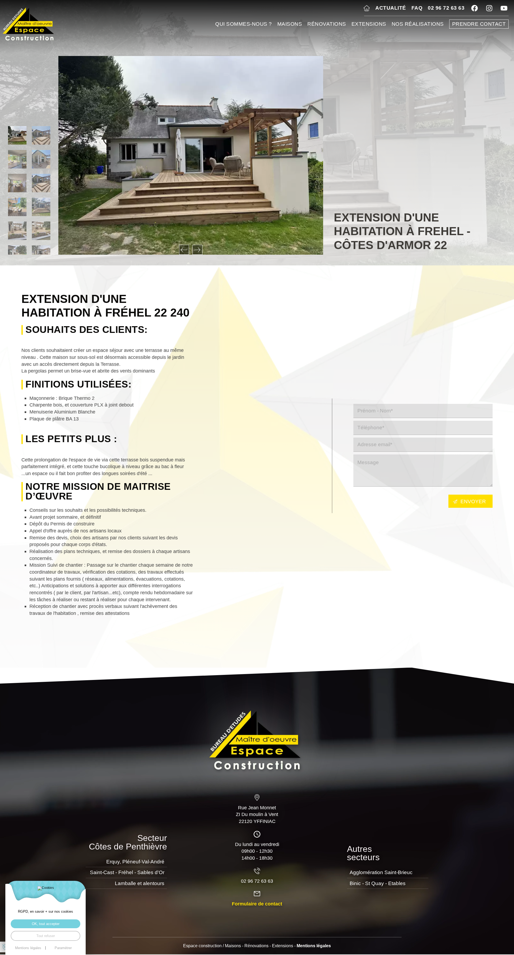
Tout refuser (45, 936)
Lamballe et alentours (139, 883)
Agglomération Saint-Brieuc (381, 872)
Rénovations (326, 24)
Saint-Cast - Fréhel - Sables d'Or (127, 872)
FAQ (417, 8)
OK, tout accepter (45, 924)
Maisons (289, 24)
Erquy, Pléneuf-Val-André (135, 861)
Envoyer (473, 501)
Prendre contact (479, 24)
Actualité (390, 8)
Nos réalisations (418, 24)
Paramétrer (63, 948)
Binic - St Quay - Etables (378, 883)
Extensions (369, 24)
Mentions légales (314, 945)
